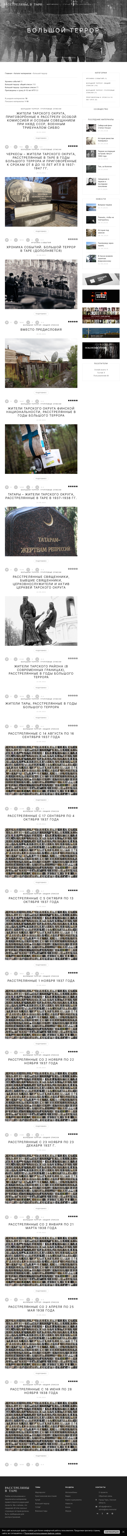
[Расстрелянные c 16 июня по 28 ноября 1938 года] (41, 1426)
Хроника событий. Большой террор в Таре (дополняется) (41, 249)
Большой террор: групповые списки (20, 87)
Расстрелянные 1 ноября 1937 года (41, 981)
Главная (54, 57)
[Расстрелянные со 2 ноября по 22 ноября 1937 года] (41, 1097)
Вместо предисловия (41, 329)
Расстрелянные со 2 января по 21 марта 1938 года (41, 1226)
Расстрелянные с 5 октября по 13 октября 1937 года (41, 900)
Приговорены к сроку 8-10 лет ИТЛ (20, 90)
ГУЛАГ (38, 1507)
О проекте (103, 1492)
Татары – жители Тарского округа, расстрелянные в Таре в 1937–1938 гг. (41, 496)
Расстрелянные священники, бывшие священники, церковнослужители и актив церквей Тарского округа (41, 582)
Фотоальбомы (71, 1492)
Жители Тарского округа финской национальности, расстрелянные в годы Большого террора (41, 412)
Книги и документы (73, 1500)
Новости (68, 1503)
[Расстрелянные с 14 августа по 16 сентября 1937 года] (41, 770)
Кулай (37, 1500)
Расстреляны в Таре (23, 4)
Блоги (67, 1507)
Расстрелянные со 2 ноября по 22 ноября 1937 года (41, 1061)
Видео (68, 1496)
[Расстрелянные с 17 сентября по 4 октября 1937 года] (41, 853)
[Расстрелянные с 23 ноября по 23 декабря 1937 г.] (41, 1179)
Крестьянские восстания (46, 1496)
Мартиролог (40, 1492)
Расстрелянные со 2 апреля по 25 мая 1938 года (41, 1308)
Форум (68, 1511)
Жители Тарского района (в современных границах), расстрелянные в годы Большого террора (41, 672)
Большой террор (69, 57)
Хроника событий (12, 81)
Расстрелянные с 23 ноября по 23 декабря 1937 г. (41, 1143)
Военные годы (41, 1511)
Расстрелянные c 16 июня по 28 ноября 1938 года (41, 1391)
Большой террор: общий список (18, 84)
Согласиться (112, 1532)
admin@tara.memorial (107, 1509)
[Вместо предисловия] (41, 363)
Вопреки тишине (105, 205)
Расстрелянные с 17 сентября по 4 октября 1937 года (41, 817)
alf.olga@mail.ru (105, 1506)
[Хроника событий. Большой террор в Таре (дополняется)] (41, 284)
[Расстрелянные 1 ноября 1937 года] (41, 1014)
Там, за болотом (105, 166)
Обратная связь (105, 1496)
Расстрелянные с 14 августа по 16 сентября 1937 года (41, 735)
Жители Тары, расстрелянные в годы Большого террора (41, 705)
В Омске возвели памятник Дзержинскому (105, 258)
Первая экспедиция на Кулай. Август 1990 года (106, 153)
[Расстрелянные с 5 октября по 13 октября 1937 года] (41, 935)
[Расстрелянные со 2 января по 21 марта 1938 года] (41, 1261)
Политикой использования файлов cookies (42, 1533)
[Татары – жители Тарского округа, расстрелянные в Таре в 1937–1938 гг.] (41, 531)
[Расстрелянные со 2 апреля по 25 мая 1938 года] (41, 1344)
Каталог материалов (22, 73)
